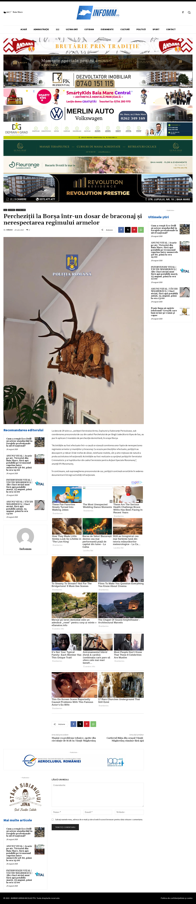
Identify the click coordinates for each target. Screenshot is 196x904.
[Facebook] (183, 12)
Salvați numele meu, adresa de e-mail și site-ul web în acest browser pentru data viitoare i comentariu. (99, 819)
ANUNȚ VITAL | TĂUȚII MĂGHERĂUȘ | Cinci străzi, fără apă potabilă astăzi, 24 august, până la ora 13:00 (19, 507)
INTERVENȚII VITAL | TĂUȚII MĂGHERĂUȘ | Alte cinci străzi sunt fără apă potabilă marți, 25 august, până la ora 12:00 (19, 486)
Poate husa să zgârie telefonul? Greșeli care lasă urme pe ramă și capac (164, 312)
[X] (128, 230)
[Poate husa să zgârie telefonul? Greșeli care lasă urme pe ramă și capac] (185, 312)
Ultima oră (20, 210)
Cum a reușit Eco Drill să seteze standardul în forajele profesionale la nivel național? (19, 442)
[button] (189, 12)
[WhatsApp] (141, 230)
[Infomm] (25, 536)
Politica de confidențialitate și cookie (177, 898)
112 (5, 210)
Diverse (11, 210)
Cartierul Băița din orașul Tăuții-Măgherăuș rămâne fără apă (125, 739)
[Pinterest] (134, 230)
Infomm (9, 230)
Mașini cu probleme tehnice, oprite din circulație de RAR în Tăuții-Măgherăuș (74, 739)
